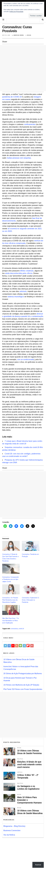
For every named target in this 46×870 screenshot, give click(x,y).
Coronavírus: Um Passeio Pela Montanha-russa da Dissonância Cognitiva (10, 600)
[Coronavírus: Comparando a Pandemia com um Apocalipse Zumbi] (11, 569)
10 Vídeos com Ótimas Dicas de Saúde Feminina (29, 752)
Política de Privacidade (16, 11)
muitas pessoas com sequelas (19, 158)
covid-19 (21, 628)
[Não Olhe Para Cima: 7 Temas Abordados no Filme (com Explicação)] (11, 610)
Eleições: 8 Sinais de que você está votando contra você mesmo (29, 764)
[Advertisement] (23, 68)
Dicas (29, 35)
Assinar (38, 865)
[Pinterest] (32, 645)
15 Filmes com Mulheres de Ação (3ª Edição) (21, 685)
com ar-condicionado (25, 359)
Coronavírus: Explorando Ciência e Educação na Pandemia (30, 600)
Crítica (19, 772)
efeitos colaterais (26, 271)
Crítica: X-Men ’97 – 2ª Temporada (27, 776)
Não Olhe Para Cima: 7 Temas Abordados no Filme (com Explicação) (10, 620)
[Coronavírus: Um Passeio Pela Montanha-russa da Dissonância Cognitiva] (11, 589)
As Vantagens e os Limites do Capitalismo (28, 787)
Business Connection (11, 830)
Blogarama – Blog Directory (14, 826)
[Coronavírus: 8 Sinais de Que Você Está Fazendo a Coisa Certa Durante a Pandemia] (11, 546)
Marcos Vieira (19, 35)
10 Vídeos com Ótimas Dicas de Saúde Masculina (29, 811)
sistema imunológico (16, 297)
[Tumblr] (24, 645)
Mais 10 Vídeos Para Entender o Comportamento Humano (29, 800)
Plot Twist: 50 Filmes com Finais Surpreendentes (22, 689)
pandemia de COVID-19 (12, 97)
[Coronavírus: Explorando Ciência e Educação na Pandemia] (30, 589)
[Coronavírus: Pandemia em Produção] (30, 546)
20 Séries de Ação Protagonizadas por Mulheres (22, 673)
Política (20, 759)
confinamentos (30, 124)
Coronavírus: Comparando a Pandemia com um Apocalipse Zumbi (10, 579)
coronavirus (14, 628)
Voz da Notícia (9, 835)
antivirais (23, 291)
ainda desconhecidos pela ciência (18, 273)
